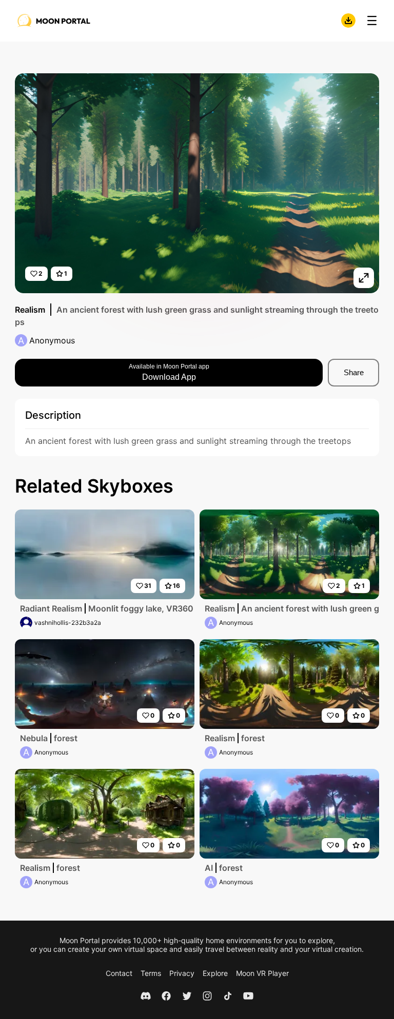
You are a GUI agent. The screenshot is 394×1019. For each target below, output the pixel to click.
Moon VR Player (262, 973)
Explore (215, 973)
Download (348, 20)
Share (354, 372)
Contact (119, 973)
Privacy (181, 973)
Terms (151, 973)
